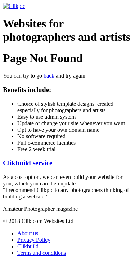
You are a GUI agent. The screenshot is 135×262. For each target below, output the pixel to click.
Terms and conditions (41, 253)
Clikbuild (28, 246)
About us (27, 233)
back (49, 76)
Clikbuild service (27, 163)
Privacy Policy (33, 240)
